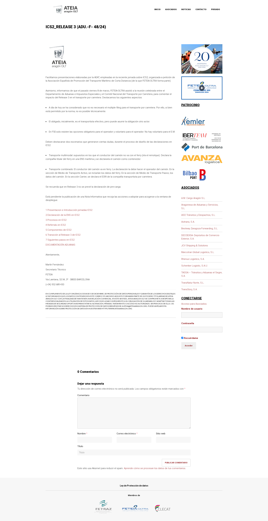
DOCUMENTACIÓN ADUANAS (60, 244)
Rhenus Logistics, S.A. (193, 259)
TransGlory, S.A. (189, 289)
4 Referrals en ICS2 (56, 225)
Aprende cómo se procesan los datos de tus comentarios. (155, 468)
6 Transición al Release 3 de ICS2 (63, 234)
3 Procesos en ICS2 (56, 220)
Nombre (81, 433)
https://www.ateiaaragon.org (117, 308)
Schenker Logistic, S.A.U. (194, 265)
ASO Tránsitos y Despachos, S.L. (198, 215)
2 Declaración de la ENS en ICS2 (62, 215)
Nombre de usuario (191, 308)
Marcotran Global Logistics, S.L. (197, 252)
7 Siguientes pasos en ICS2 (60, 239)
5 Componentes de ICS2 (58, 229)
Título (80, 446)
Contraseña (187, 323)
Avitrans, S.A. (188, 221)
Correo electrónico (126, 433)
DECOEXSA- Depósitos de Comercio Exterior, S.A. (200, 237)
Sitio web (160, 433)
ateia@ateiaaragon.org (135, 306)
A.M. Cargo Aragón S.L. (193, 198)
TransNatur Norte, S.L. (192, 282)
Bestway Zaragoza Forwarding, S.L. (199, 228)
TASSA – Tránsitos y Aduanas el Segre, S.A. (201, 274)
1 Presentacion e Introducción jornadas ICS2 (69, 210)
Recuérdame (190, 338)
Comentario (83, 395)
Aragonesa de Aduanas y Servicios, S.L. (199, 206)
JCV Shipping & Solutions (194, 245)
